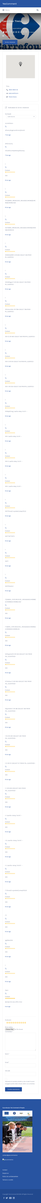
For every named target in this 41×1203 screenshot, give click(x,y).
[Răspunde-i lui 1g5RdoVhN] (5, 944)
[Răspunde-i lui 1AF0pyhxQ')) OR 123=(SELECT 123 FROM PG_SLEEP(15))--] (5, 660)
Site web (7, 1070)
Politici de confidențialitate (10, 1176)
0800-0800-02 (13, 89)
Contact (4, 1170)
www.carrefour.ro (13, 93)
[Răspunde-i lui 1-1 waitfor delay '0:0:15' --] (5, 819)
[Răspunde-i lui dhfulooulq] (5, 147)
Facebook (3, 1198)
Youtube (10, 1198)
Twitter (7, 1198)
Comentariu (9, 1031)
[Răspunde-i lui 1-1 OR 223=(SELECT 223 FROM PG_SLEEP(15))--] (5, 794)
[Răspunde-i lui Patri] (5, 994)
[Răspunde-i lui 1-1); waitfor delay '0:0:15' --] (5, 844)
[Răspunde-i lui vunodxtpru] (5, 127)
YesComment (9, 3)
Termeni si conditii (7, 1180)
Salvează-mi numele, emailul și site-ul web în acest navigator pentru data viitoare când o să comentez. (20, 1082)
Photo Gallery (9, 1027)
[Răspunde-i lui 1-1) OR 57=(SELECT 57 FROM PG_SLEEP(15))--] (5, 767)
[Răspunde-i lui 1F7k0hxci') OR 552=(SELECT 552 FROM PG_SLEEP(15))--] (5, 687)
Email (7, 1062)
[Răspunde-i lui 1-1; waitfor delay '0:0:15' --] (5, 869)
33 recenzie (32, 32)
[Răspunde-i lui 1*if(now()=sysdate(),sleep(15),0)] (5, 894)
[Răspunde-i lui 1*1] (5, 919)
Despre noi (5, 1173)
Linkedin (14, 1198)
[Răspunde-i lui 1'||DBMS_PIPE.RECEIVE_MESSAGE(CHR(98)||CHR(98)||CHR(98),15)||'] (5, 605)
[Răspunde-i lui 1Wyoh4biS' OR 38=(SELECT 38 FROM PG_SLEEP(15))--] (5, 714)
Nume (7, 1054)
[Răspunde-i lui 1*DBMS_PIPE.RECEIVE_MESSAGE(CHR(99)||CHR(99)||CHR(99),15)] (5, 632)
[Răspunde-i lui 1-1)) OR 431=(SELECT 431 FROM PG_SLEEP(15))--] (5, 742)
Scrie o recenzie (10, 42)
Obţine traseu (13, 97)
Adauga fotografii (10, 36)
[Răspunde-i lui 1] (5, 167)
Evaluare (8, 1020)
